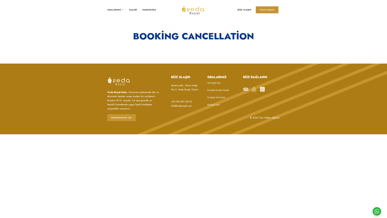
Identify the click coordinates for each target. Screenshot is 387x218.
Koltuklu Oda (213, 105)
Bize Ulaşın (244, 9)
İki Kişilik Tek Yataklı (216, 98)
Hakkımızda (149, 9)
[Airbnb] (254, 89)
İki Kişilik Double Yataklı (218, 90)
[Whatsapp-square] (262, 89)
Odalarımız (114, 9)
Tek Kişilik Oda (214, 83)
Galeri (133, 9)
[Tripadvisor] (245, 89)
